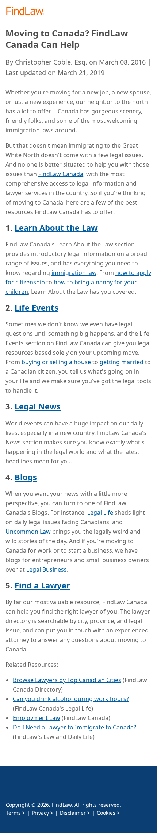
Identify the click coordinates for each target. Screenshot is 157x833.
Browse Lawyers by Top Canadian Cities (67, 680)
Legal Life (100, 513)
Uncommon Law (28, 532)
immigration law (73, 273)
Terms (13, 812)
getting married (121, 362)
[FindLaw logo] (27, 11)
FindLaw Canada (60, 174)
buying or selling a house (56, 362)
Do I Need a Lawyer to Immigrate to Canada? (74, 727)
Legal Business (46, 569)
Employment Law (36, 718)
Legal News (38, 406)
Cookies (106, 812)
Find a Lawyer (42, 585)
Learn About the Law (56, 227)
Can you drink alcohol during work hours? (71, 699)
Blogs (26, 476)
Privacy (40, 812)
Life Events (36, 307)
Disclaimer (73, 812)
